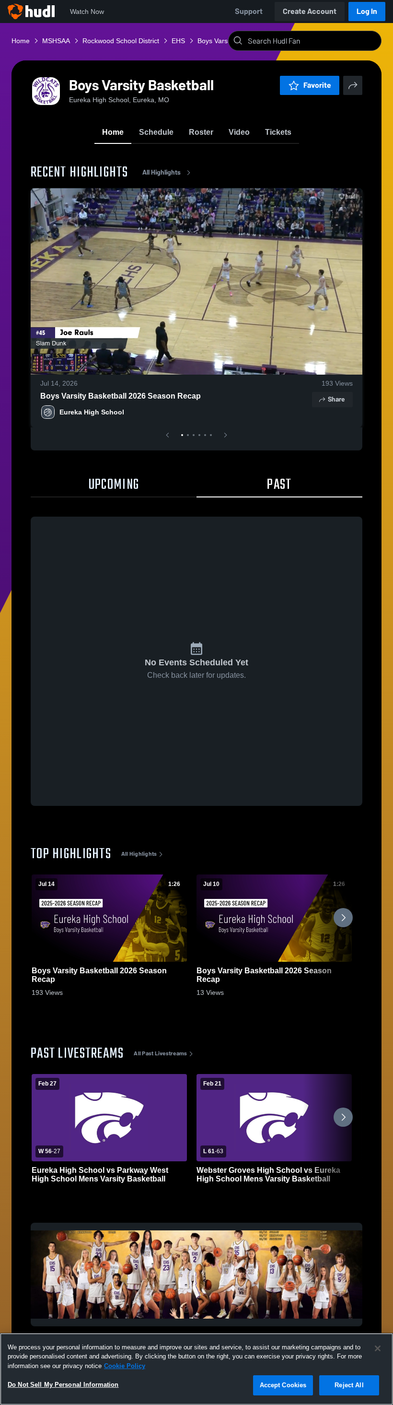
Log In (367, 11)
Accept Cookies (283, 1385)
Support (249, 11)
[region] (196, 1369)
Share (336, 399)
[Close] (377, 1348)
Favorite (317, 85)
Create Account (309, 11)
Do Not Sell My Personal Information (63, 1384)
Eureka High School (91, 412)
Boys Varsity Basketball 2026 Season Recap (120, 396)
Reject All (349, 1385)
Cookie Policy (124, 1366)
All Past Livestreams (160, 1053)
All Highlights (161, 172)
